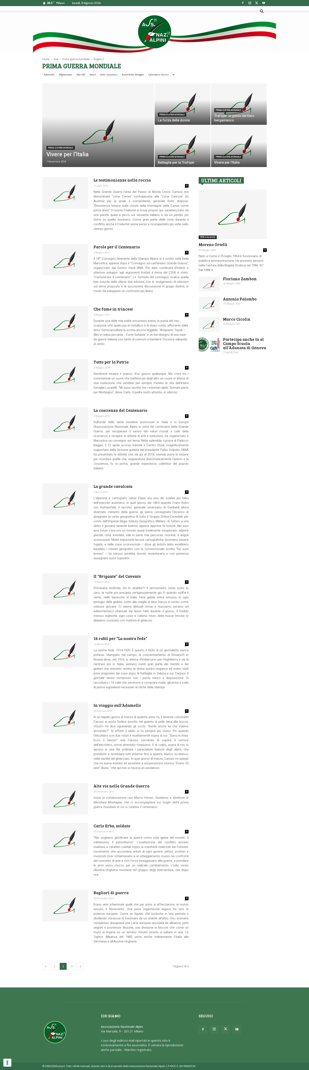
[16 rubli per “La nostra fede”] (65, 651)
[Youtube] (263, 3)
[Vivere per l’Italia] (98, 131)
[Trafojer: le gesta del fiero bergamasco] (239, 104)
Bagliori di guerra (111, 892)
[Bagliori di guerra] (65, 905)
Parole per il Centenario (117, 246)
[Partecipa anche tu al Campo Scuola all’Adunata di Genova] (209, 344)
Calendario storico (158, 74)
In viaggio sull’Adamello (117, 705)
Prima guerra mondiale (76, 59)
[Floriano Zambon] (209, 284)
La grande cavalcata (113, 486)
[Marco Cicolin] (209, 324)
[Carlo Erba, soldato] (65, 838)
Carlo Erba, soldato (112, 825)
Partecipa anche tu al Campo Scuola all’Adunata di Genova (244, 343)
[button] (262, 12)
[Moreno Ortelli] (233, 214)
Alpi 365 (81, 74)
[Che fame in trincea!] (65, 322)
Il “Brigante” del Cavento (117, 576)
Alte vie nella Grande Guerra (121, 785)
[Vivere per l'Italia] (239, 146)
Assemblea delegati (133, 74)
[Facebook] (243, 3)
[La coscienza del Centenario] (65, 423)
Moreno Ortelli (213, 244)
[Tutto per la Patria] (65, 375)
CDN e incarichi (207, 237)
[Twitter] (257, 3)
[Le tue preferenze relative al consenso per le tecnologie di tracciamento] (7, 1063)
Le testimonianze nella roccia (122, 180)
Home (46, 59)
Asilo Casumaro (109, 74)
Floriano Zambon (240, 278)
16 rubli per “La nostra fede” (120, 638)
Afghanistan (65, 74)
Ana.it (93, 74)
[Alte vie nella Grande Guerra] (65, 799)
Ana (56, 59)
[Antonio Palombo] (209, 304)
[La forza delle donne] (182, 104)
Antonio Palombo (240, 298)
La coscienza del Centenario (120, 410)
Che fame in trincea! (113, 309)
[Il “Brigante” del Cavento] (65, 589)
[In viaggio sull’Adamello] (65, 718)
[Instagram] (250, 3)
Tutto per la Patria (111, 362)
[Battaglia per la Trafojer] (182, 146)
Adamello (49, 74)
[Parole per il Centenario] (65, 259)
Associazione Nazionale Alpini (122, 1026)
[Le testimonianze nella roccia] (65, 193)
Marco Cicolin (236, 319)
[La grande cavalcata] (65, 499)
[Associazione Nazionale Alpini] (154, 32)
